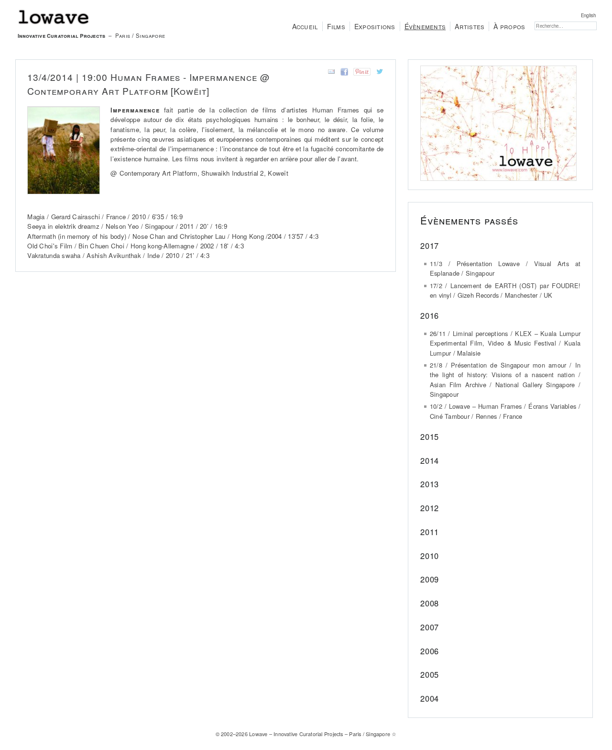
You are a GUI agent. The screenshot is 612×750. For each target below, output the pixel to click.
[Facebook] (342, 73)
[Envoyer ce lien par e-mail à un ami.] (329, 73)
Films (336, 26)
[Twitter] (377, 73)
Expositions (374, 26)
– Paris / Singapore (91, 35)
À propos (509, 26)
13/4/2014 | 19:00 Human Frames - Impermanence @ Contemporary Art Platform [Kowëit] (148, 83)
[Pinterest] (360, 73)
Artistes (469, 26)
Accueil (305, 26)
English (588, 15)
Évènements (425, 26)
